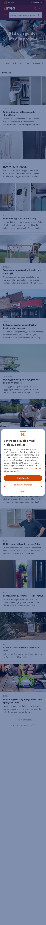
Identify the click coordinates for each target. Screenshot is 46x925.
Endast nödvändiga (23, 485)
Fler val (23, 491)
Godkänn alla (23, 478)
